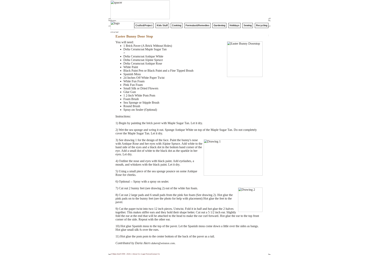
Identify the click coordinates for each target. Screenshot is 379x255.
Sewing (248, 25)
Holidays (234, 25)
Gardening (219, 25)
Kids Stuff (162, 25)
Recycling (261, 25)
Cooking (176, 25)
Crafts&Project (143, 25)
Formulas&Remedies (197, 25)
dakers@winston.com (163, 243)
